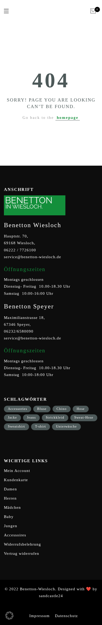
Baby (9, 517)
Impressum (39, 616)
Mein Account (17, 471)
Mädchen (12, 507)
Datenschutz (66, 616)
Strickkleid (55, 417)
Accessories (17, 409)
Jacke (12, 417)
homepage (67, 117)
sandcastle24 (51, 596)
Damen (10, 489)
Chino (61, 409)
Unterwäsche (66, 426)
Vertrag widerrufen (21, 553)
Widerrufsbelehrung (22, 544)
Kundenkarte (16, 480)
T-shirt (40, 426)
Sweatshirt (16, 426)
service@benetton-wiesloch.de (32, 257)
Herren (10, 498)
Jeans (31, 417)
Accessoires (15, 535)
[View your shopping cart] (93, 11)
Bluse (42, 409)
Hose (81, 409)
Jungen (10, 526)
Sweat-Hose (83, 417)
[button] (9, 615)
